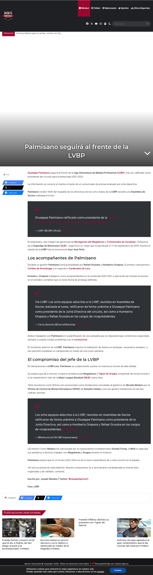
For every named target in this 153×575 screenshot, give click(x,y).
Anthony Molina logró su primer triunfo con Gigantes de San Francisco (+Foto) (53, 33)
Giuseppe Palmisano (39, 172)
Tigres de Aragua (107, 373)
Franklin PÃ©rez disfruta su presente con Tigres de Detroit (94, 522)
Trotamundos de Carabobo (121, 241)
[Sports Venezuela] (8, 16)
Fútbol (96, 8)
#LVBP (112, 217)
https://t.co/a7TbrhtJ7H (51, 222)
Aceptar (118, 570)
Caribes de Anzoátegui (40, 268)
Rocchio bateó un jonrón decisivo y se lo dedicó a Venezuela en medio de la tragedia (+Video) (54, 544)
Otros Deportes (142, 8)
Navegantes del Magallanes (89, 241)
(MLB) (87, 377)
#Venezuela (70, 429)
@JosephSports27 (78, 479)
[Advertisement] (76, 59)
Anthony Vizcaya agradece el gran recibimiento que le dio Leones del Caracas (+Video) (133, 543)
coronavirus (80, 339)
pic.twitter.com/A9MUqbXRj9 (87, 222)
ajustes (100, 571)
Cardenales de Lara (79, 268)
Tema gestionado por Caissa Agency (111, 563)
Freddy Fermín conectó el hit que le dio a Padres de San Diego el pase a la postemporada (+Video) (18, 544)
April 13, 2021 (68, 230)
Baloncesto (110, 8)
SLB (63, 245)
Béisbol (85, 8)
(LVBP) (121, 172)
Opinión (124, 8)
